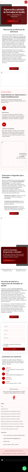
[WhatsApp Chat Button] (24, 468)
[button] (26, 2)
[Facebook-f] (14, 397)
